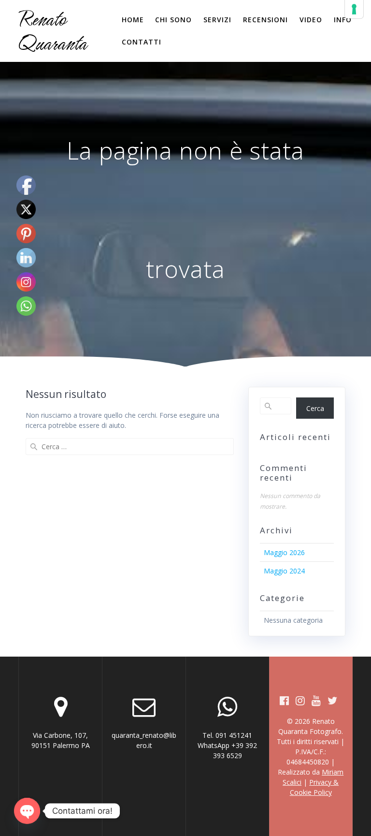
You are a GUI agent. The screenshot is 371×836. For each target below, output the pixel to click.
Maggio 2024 (284, 570)
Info (343, 19)
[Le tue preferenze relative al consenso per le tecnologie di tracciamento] (354, 9)
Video (311, 19)
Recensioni (265, 19)
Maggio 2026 (284, 552)
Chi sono (173, 19)
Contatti (141, 41)
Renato (52, 31)
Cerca (315, 408)
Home (133, 19)
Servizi (217, 19)
